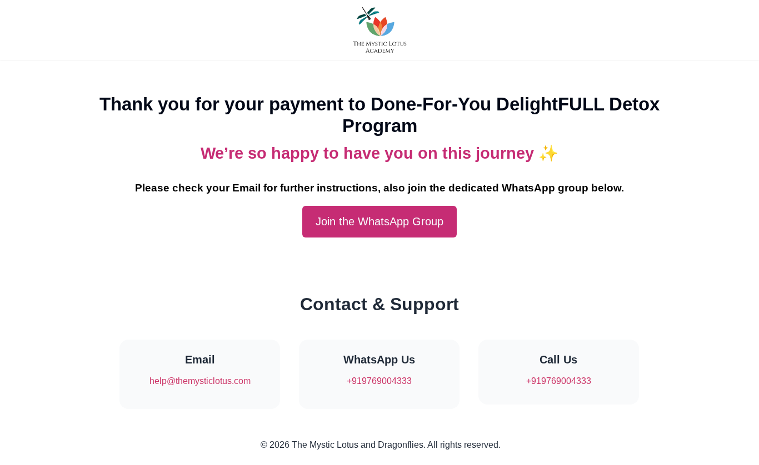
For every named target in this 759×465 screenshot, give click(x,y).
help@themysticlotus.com (200, 381)
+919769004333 (379, 381)
